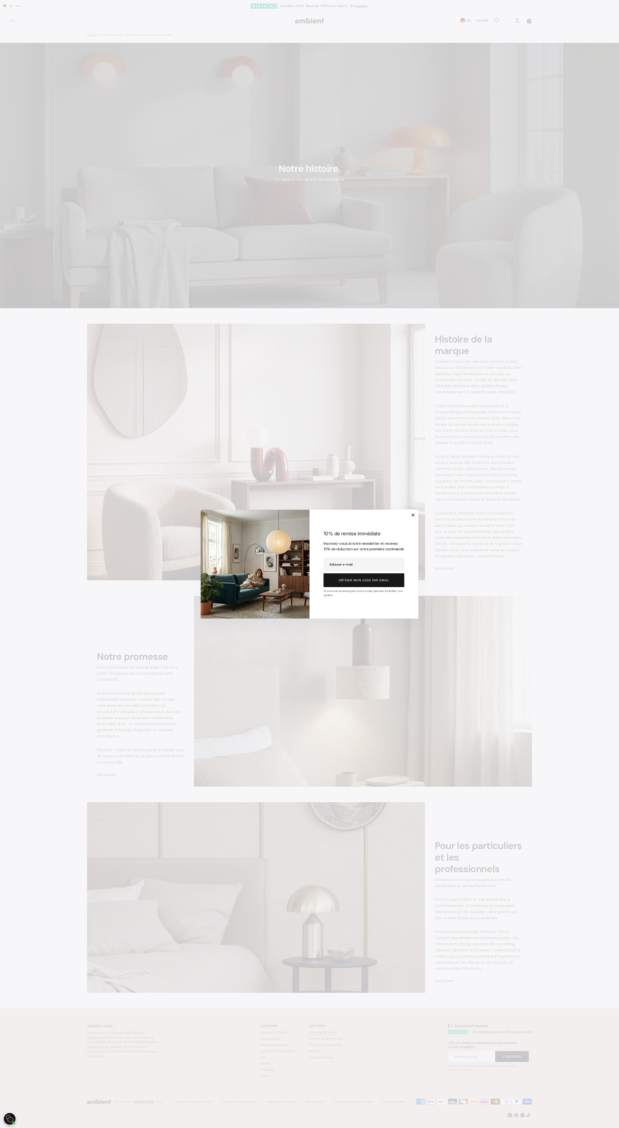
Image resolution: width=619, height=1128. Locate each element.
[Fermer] (413, 515)
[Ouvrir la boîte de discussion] (9, 1119)
